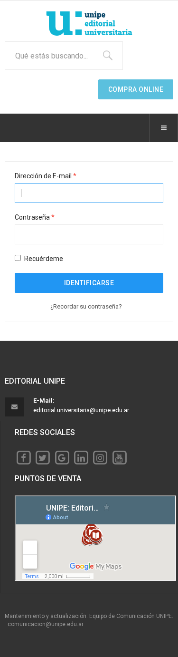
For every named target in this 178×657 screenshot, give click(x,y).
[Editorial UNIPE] (89, 23)
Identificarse (89, 283)
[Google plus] (62, 457)
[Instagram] (100, 457)
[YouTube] (119, 457)
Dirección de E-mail (45, 176)
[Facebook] (23, 457)
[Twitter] (42, 457)
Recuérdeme (43, 258)
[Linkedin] (81, 457)
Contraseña (35, 217)
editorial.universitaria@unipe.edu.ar (81, 410)
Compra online (136, 89)
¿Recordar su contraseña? (86, 306)
